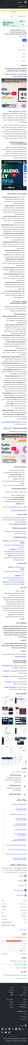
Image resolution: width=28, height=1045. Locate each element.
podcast (4, 925)
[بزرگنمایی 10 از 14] (11, 738)
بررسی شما (24, 953)
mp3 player (13, 925)
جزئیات (23, 45)
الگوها (11, 994)
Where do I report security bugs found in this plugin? (20, 858)
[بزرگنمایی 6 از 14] (11, 718)
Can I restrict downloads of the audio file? (20, 834)
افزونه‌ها (11, 992)
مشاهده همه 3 (4, 919)
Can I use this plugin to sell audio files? (16, 845)
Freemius (21, 885)
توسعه (23, 56)
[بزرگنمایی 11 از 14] (24, 748)
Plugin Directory (23, 6)
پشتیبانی (23, 60)
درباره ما (24, 987)
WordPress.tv (22, 1007)
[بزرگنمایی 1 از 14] (24, 697)
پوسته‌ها (11, 989)
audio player (4, 922)
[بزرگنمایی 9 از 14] (24, 738)
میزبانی (25, 992)
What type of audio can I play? (18, 814)
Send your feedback (21, 656)
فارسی (21, 1025)
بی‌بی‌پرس (23, 1016)
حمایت (11, 1004)
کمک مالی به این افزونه (21, 978)
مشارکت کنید (10, 999)
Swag (11, 1007)
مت (25, 1014)
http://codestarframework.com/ (13, 540)
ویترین (11, 987)
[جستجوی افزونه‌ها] (11, 16)
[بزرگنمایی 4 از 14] (11, 708)
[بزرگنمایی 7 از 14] (24, 728)
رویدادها (11, 1002)
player (8, 925)
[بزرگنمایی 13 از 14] (24, 758)
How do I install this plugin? (19, 804)
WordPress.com (22, 1011)
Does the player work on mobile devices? (21, 819)
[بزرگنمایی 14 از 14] (11, 758)
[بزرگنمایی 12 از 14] (11, 748)
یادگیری (25, 999)
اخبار (25, 989)
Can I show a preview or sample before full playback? (19, 839)
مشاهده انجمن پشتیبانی (21, 967)
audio (9, 922)
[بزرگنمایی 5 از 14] (24, 718)
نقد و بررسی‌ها (21, 49)
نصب (24, 53)
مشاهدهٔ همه (4, 953)
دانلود (24, 40)
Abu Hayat (21, 880)
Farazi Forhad (20, 895)
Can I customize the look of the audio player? (20, 824)
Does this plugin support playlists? (18, 849)
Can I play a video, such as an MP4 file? (21, 809)
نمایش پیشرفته (23, 929)
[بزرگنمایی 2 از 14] (11, 697)
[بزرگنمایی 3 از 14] (24, 708)
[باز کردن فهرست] (2, 2)
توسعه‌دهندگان (23, 1004)
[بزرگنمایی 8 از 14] (11, 728)
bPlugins (21, 36)
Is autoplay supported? (20, 829)
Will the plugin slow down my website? (16, 854)
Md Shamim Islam (19, 890)
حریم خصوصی (23, 994)
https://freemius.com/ (16, 567)
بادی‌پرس (24, 1019)
